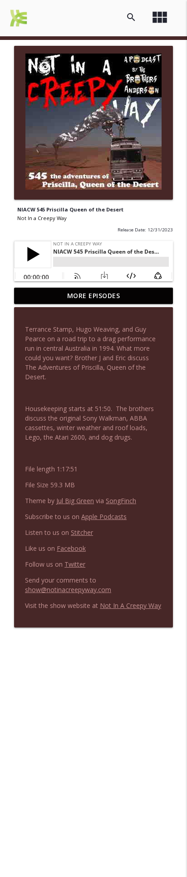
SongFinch (121, 500)
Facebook (71, 548)
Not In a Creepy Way (42, 218)
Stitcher (82, 532)
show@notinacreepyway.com (68, 589)
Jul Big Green (75, 500)
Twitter (74, 564)
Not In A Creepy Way (130, 605)
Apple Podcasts (104, 516)
